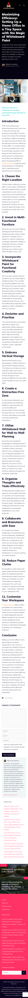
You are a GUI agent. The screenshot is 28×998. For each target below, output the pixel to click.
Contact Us (6, 909)
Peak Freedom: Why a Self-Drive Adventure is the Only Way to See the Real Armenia (14, 854)
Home (4, 900)
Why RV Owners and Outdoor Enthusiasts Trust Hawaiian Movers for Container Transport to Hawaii (13, 811)
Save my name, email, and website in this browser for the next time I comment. (14, 747)
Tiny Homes (8, 698)
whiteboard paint (8, 163)
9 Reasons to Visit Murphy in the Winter (13, 870)
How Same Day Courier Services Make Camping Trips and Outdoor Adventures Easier (14, 943)
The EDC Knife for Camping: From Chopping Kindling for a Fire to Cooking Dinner (13, 846)
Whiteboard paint (8, 605)
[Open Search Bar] (20, 5)
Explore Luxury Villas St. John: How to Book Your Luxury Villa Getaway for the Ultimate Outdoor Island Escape (14, 824)
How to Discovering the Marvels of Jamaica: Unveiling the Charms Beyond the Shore (12, 885)
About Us (5, 903)
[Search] (24, 973)
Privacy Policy (6, 906)
